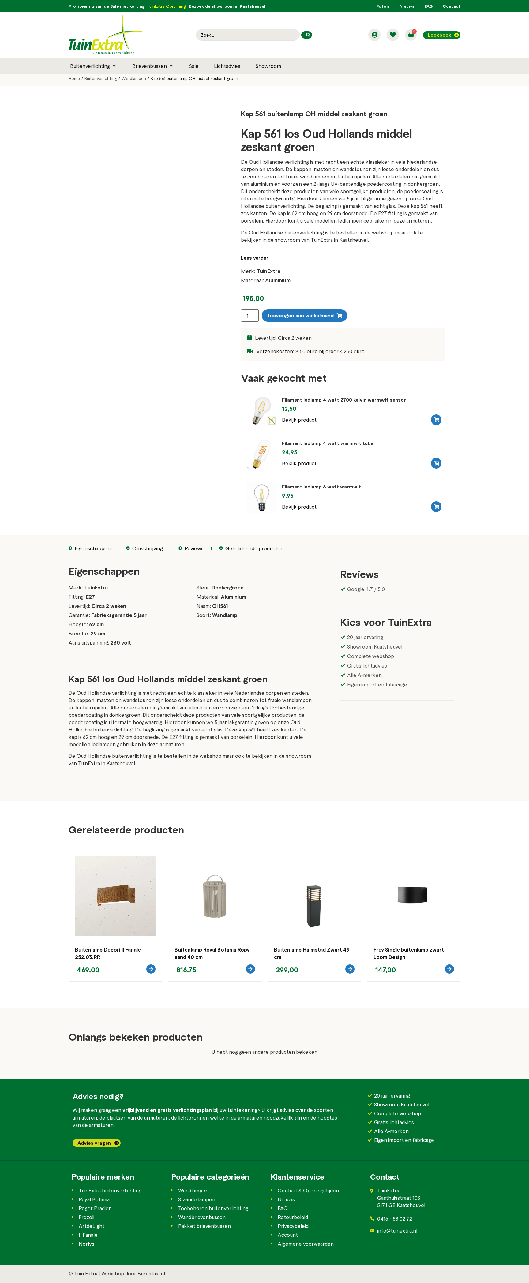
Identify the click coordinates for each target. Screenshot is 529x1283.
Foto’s (383, 6)
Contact (451, 6)
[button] (93, 66)
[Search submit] (306, 35)
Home (74, 78)
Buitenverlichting (100, 78)
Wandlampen (134, 78)
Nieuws (407, 6)
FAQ (429, 6)
